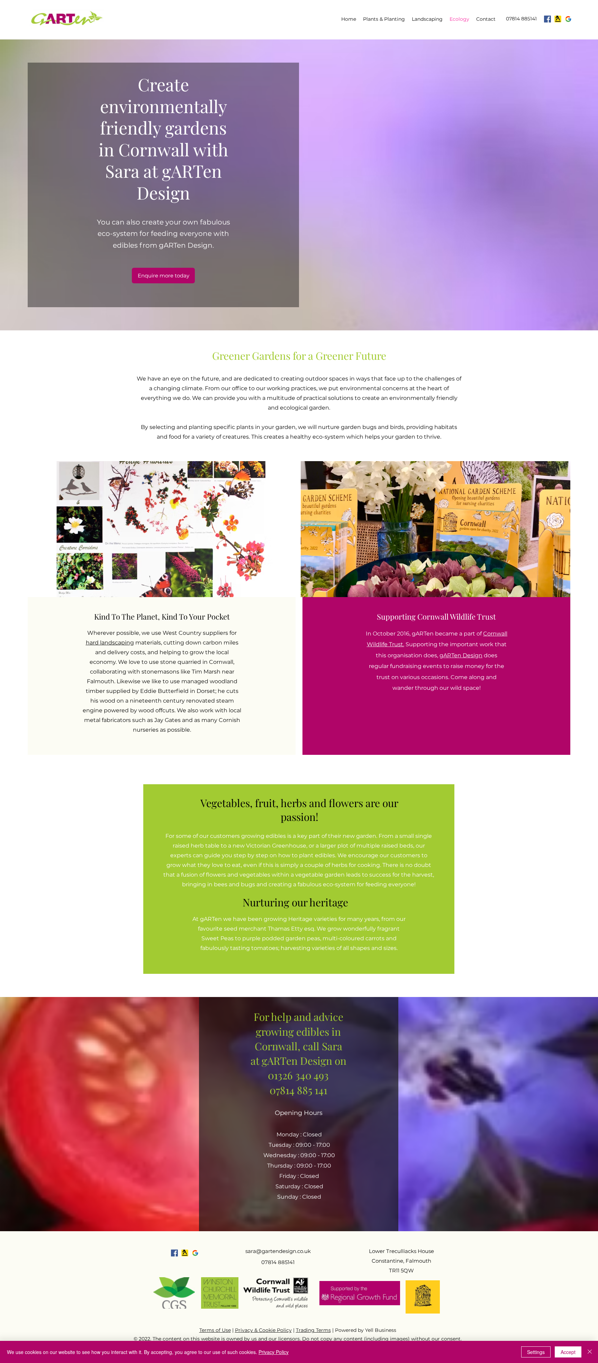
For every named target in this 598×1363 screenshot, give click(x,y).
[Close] (590, 1351)
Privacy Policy (274, 1351)
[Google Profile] (568, 19)
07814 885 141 (298, 1090)
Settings (536, 1351)
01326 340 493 (298, 1075)
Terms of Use (215, 1330)
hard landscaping (110, 642)
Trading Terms (313, 1330)
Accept (568, 1351)
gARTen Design (461, 655)
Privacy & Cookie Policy (263, 1330)
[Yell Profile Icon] (557, 19)
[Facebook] (547, 19)
